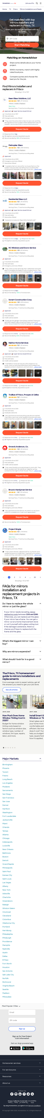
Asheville (6, 894)
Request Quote (22, 129)
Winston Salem (8, 908)
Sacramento (7, 790)
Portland (6, 927)
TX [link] (10, 9)
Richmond (6, 982)
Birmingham (7, 765)
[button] (6, 175)
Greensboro (7, 901)
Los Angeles (7, 783)
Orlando (5, 827)
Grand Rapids (8, 864)
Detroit (5, 860)
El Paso (5, 960)
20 (35, 577)
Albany (5, 886)
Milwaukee (6, 997)
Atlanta (5, 835)
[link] (22, 103)
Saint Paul (6, 871)
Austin (5, 953)
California (16, 1101)
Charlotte (6, 897)
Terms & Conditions (34, 1106)
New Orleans (7, 849)
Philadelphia (7, 934)
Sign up (22, 1029)
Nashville (6, 949)
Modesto (6, 787)
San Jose (6, 801)
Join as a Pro (29, 3)
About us (6, 1083)
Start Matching (22, 45)
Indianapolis (7, 842)
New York (6, 890)
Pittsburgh (6, 938)
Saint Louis (6, 879)
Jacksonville (7, 820)
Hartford (6, 809)
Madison (5, 993)
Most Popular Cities (10, 1006)
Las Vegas (6, 883)
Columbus (6, 919)
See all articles (12, 690)
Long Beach (7, 779)
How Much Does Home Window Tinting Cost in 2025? (13, 718)
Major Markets (10, 758)
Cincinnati (6, 912)
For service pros (9, 1070)
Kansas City (7, 875)
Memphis (6, 945)
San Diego (6, 794)
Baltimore (6, 853)
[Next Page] (40, 577)
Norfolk (5, 978)
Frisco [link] (15, 9)
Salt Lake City (8, 975)
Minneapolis (7, 868)
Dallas (4, 956)
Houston (6, 967)
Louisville (6, 846)
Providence (7, 941)
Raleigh (5, 905)
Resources (6, 1076)
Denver (5, 805)
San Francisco (8, 798)
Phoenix (5, 768)
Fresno (5, 776)
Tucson (5, 772)
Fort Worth (7, 964)
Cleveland (6, 916)
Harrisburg (6, 930)
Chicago (6, 838)
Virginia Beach (8, 986)
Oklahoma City (8, 923)
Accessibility (32, 1101)
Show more (38, 169)
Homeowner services (11, 1063)
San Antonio (7, 971)
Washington (7, 812)
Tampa (5, 831)
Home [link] (4, 9)
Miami (4, 824)
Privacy (10, 1101)
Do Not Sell (23, 1101)
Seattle (5, 989)
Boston (5, 857)
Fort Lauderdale (9, 816)
